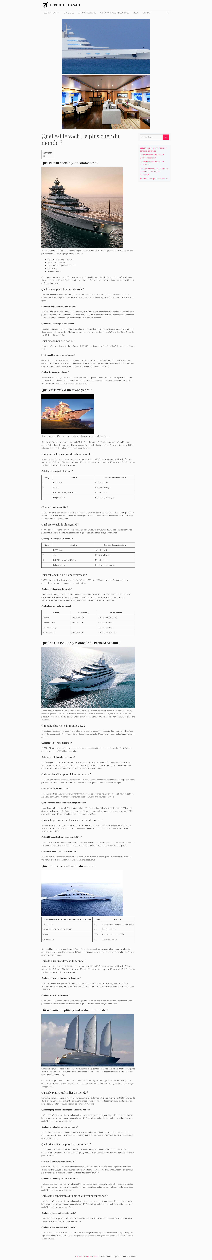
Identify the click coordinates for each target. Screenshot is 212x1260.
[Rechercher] (166, 137)
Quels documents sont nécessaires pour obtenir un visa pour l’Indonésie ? (154, 171)
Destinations (50, 13)
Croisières (69, 13)
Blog (136, 13)
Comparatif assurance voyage (114, 13)
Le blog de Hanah (65, 5)
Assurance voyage (87, 13)
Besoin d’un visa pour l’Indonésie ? (154, 178)
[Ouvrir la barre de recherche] (167, 13)
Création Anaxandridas (128, 1256)
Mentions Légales (112, 1256)
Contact (147, 13)
